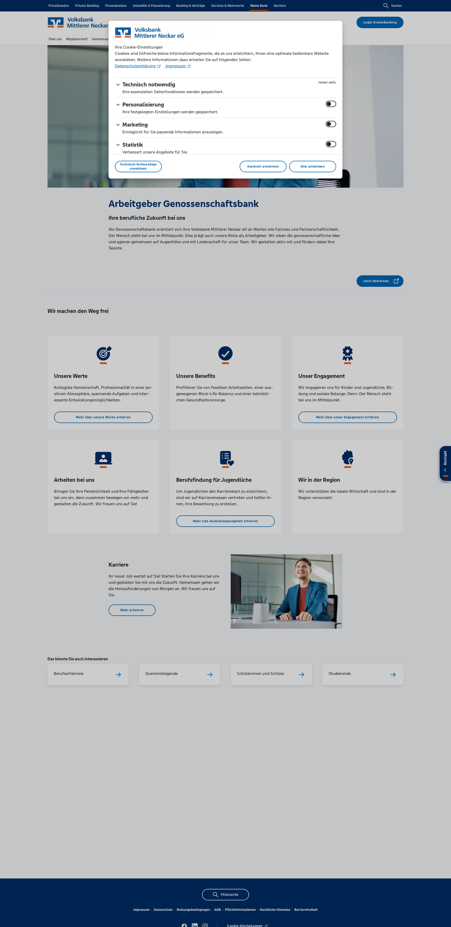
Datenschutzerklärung (136, 65)
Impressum (176, 65)
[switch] (331, 104)
